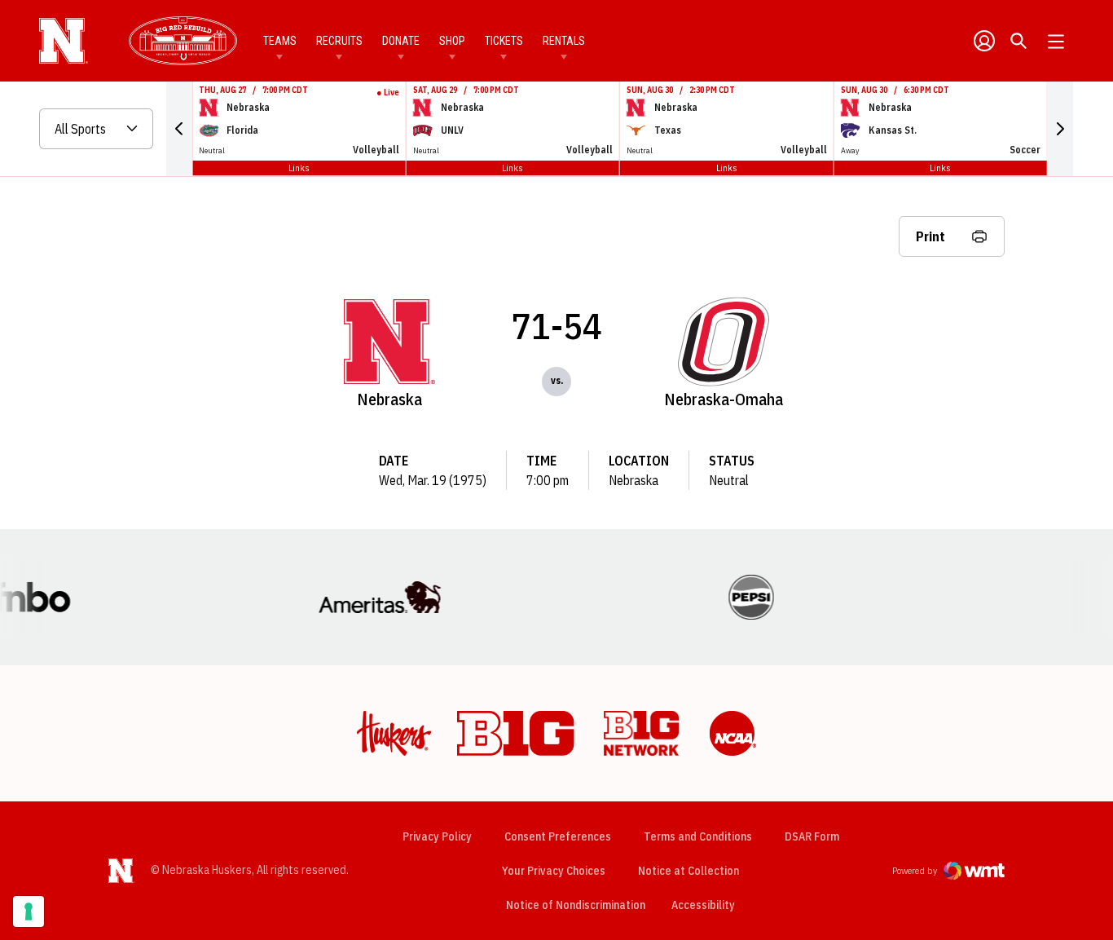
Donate (401, 40)
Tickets (504, 40)
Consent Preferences (557, 836)
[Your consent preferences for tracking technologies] (28, 911)
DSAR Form (812, 836)
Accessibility (703, 904)
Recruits (339, 40)
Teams (280, 40)
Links (299, 167)
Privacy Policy (437, 836)
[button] (179, 129)
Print (930, 236)
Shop (452, 40)
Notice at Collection (688, 870)
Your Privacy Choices (553, 870)
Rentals (564, 40)
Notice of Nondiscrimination (575, 905)
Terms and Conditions (698, 836)
